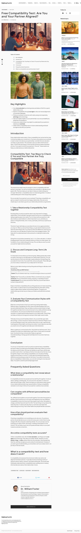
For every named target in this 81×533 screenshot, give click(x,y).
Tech (63, 86)
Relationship (28, 470)
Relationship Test (35, 470)
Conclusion (18, 65)
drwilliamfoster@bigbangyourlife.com (27, 498)
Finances (63, 35)
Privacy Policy (76, 530)
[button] (76, 3)
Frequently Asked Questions (22, 67)
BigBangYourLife (7, 3)
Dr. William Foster (30, 489)
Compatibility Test (14, 470)
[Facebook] (63, 13)
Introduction (19, 59)
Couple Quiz (21, 470)
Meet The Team (69, 530)
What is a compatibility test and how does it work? (27, 69)
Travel (63, 61)
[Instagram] (70, 13)
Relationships (4, 9)
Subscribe (70, 179)
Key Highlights (19, 57)
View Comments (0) (31, 506)
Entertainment (64, 109)
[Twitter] (66, 13)
